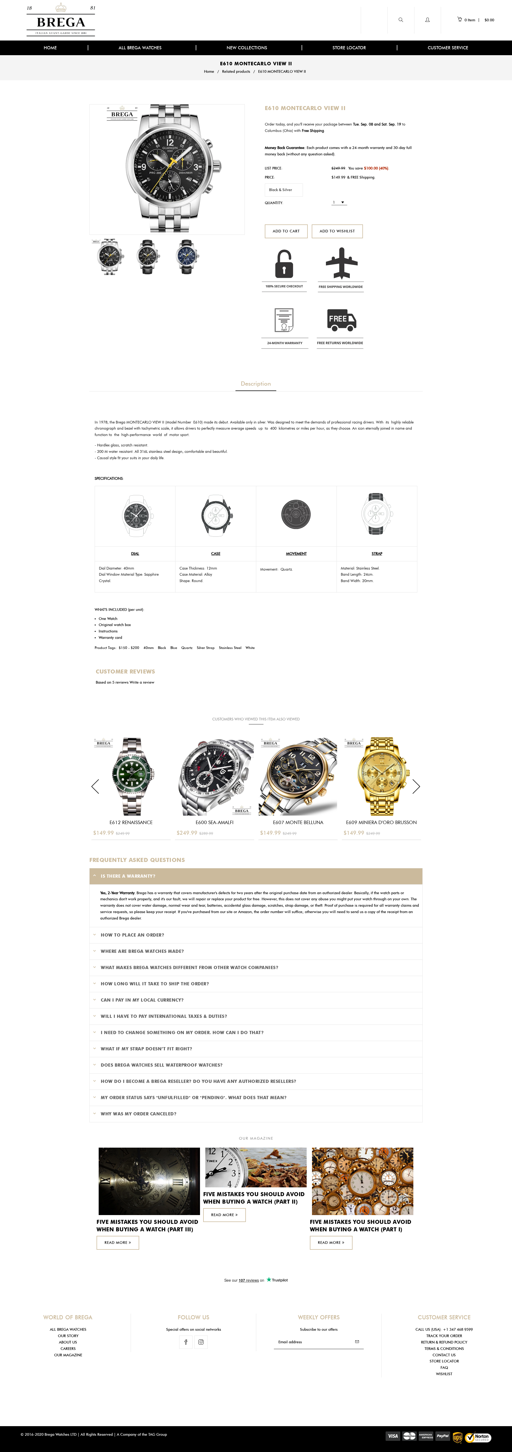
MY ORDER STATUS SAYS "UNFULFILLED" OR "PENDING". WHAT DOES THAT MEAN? (194, 1097)
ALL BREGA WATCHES (141, 47)
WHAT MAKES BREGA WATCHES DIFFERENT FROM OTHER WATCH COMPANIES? (189, 967)
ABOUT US (68, 1342)
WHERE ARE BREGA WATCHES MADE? (142, 951)
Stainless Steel (230, 648)
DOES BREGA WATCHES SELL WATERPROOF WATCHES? (162, 1065)
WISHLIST (444, 1374)
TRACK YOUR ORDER (444, 1336)
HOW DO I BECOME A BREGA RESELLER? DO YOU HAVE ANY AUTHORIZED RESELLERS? (199, 1081)
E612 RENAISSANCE (131, 822)
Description (256, 383)
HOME (50, 47)
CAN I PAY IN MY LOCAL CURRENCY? (142, 1000)
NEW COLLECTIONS (248, 47)
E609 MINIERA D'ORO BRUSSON (381, 822)
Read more (117, 1242)
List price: (273, 168)
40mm (148, 648)
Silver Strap (206, 648)
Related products (236, 71)
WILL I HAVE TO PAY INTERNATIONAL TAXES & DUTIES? (164, 1016)
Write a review (142, 682)
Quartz (187, 648)
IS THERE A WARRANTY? (128, 876)
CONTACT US (444, 1355)
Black (162, 648)
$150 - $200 (129, 648)
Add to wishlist (337, 231)
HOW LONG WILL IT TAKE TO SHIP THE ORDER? (155, 983)
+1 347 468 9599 (458, 1329)
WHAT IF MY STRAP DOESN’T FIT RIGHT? (147, 1048)
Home (209, 71)
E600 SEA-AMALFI (215, 822)
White (250, 648)
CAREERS (68, 1348)
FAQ (444, 1367)
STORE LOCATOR (349, 47)
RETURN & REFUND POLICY (444, 1342)
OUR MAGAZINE (68, 1355)
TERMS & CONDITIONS (444, 1348)
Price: (270, 177)
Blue (173, 648)
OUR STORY (68, 1336)
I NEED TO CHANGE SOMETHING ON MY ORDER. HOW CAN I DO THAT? (182, 1032)
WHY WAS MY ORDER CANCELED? (139, 1113)
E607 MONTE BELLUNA (298, 822)
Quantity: (274, 203)
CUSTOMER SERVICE (448, 47)
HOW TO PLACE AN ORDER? (132, 935)
